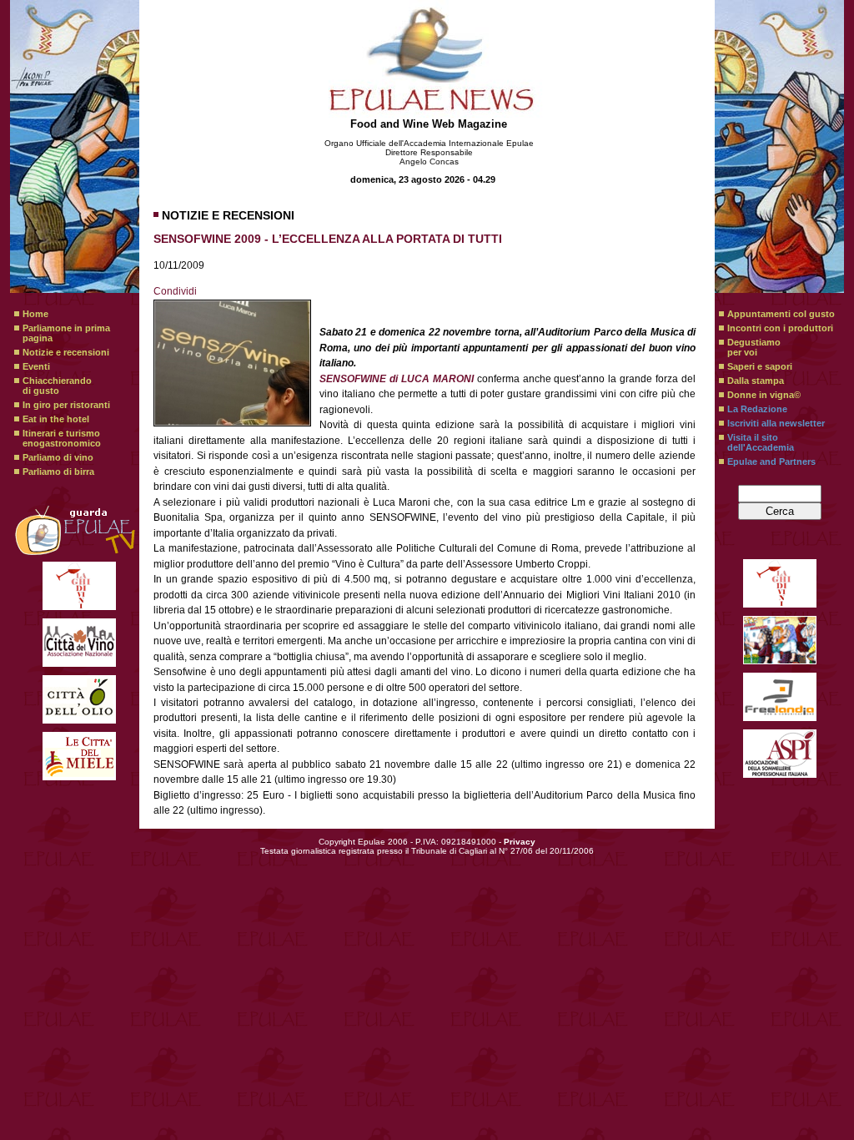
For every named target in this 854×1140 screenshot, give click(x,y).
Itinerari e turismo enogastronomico (62, 438)
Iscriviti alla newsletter (776, 423)
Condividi (175, 291)
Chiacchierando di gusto (57, 386)
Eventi (36, 366)
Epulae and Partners (771, 462)
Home (35, 314)
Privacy (519, 841)
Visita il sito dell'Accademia (760, 442)
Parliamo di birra (58, 472)
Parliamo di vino (58, 457)
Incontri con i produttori (780, 328)
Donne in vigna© (764, 395)
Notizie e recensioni (66, 352)
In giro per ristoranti (66, 405)
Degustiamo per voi (754, 347)
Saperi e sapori (759, 366)
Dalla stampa (755, 381)
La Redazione (757, 409)
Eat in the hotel (56, 419)
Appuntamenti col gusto (781, 314)
